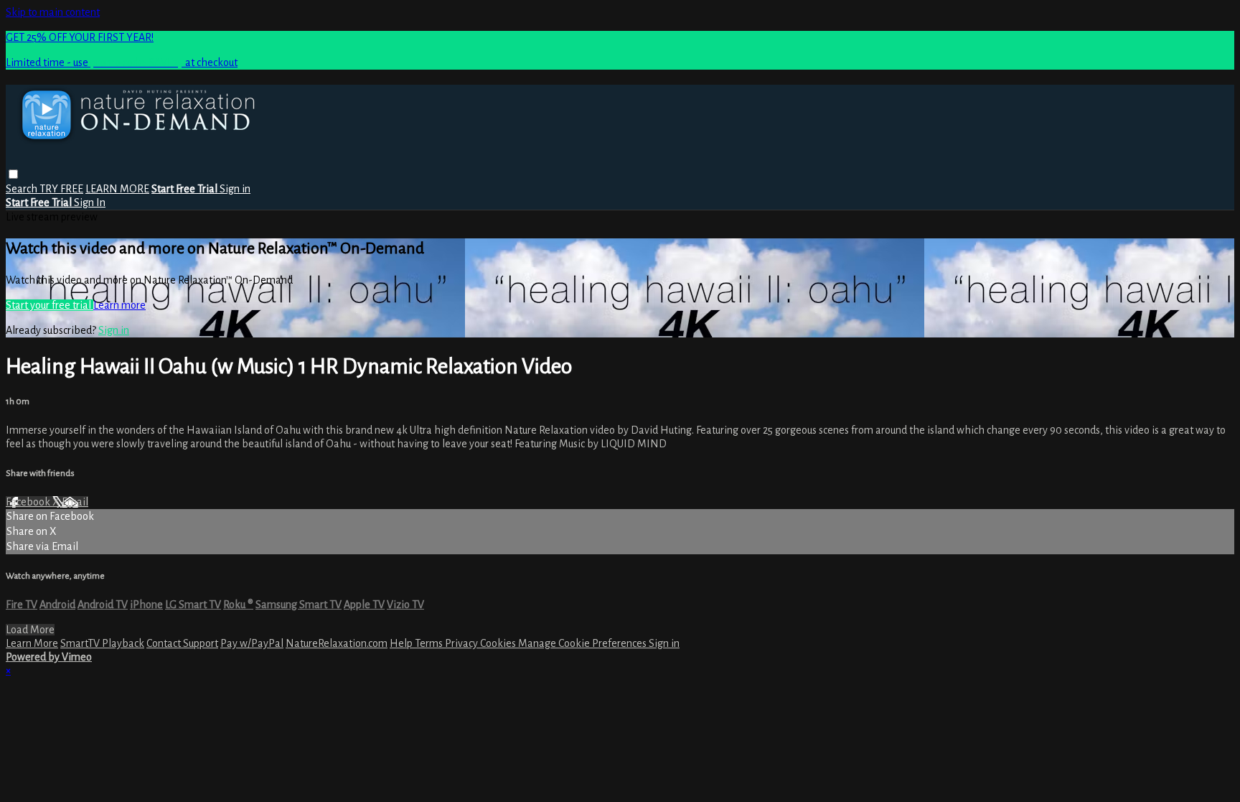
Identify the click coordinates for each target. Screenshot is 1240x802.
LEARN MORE (117, 189)
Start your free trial (49, 305)
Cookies (499, 643)
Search (22, 189)
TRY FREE (61, 189)
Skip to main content (53, 12)
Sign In (89, 202)
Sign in (235, 189)
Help (402, 643)
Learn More (32, 643)
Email (75, 502)
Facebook (29, 502)
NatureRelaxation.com (337, 643)
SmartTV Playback (102, 643)
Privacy (462, 643)
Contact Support (182, 643)
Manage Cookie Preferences (583, 643)
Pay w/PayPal (251, 643)
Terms (430, 643)
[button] (13, 174)
